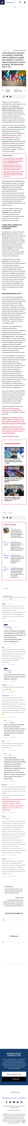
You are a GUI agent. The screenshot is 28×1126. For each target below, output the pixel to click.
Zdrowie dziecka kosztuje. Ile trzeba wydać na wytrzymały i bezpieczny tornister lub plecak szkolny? (14, 890)
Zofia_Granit (12, 722)
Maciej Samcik (8, 627)
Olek (10, 755)
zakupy (10, 512)
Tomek (10, 628)
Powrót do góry (15, 1092)
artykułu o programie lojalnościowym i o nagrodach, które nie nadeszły (12, 410)
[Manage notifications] (24, 1122)
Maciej (8, 90)
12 (25, 90)
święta (4, 512)
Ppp (10, 672)
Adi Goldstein (10, 436)
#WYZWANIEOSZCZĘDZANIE (19, 50)
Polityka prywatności (14, 1107)
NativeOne (14, 503)
